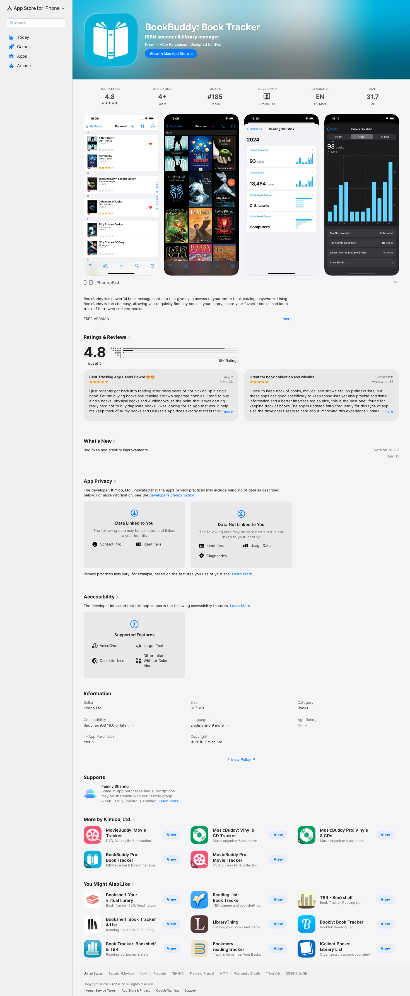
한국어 (224, 973)
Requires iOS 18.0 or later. (106, 725)
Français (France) (202, 973)
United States (93, 973)
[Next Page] (404, 195)
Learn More (242, 574)
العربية (144, 973)
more (287, 318)
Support (190, 990)
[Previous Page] (78, 195)
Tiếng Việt (273, 973)
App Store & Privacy (136, 990)
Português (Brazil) (247, 973)
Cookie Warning (167, 990)
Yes (87, 742)
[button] (36, 37)
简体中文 (178, 973)
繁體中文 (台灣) (296, 973)
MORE (228, 411)
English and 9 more (207, 725)
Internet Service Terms (100, 990)
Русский (159, 973)
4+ (300, 725)
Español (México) (121, 973)
